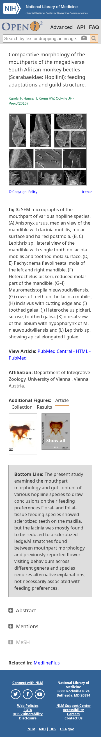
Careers (73, 714)
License (86, 191)
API (81, 27)
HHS (52, 729)
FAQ (94, 27)
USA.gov (67, 729)
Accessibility (73, 709)
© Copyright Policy (23, 191)
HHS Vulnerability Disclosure (28, 716)
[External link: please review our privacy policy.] (15, 693)
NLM (31, 729)
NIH (42, 729)
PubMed (18, 358)
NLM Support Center (73, 705)
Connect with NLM (27, 682)
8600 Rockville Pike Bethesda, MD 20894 (73, 693)
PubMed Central (55, 351)
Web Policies (27, 705)
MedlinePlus (47, 663)
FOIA (28, 709)
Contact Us (73, 718)
